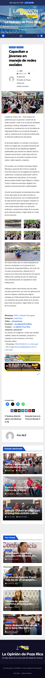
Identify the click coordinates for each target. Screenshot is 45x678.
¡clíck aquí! (34, 344)
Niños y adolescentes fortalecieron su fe (17, 466)
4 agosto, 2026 (12, 559)
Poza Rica (9, 622)
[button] (38, 36)
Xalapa (8, 598)
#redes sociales (22, 86)
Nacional (8, 550)
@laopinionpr (17, 321)
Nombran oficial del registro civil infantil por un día (13, 419)
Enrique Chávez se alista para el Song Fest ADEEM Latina (22, 512)
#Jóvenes (20, 83)
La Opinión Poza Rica (21, 327)
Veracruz (9, 574)
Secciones (17, 673)
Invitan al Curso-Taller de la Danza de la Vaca (21, 489)
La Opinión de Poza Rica (22, 22)
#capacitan (21, 77)
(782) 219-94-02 (21, 344)
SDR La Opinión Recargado (24, 315)
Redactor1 (22, 470)
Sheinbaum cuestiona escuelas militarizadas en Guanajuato (20, 556)
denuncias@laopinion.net (24, 347)
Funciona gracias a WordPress (12, 668)
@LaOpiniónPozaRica (23, 324)
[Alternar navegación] (21, 35)
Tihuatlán (20, 47)
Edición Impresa (27, 673)
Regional (12, 47)
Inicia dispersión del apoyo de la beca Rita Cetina (21, 626)
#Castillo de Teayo (24, 80)
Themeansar (38, 668)
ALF (21, 71)
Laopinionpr (18, 318)
